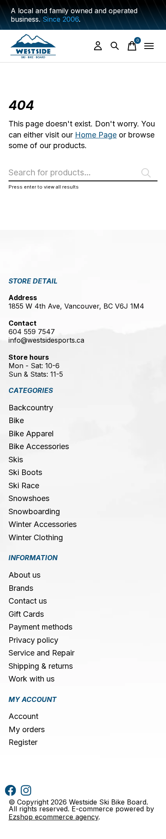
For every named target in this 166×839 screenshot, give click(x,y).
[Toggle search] (114, 45)
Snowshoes (29, 498)
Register (23, 742)
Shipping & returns (41, 665)
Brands (21, 588)
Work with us (31, 678)
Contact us (28, 600)
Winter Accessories (43, 524)
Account (23, 716)
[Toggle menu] (148, 45)
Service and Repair (41, 652)
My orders (27, 729)
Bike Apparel (31, 433)
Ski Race (24, 485)
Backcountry (31, 407)
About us (24, 574)
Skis (16, 459)
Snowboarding (34, 511)
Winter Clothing (36, 537)
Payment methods (40, 626)
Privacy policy (33, 640)
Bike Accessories (39, 446)
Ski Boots (25, 472)
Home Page (96, 134)
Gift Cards (26, 614)
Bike (16, 420)
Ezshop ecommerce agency (53, 817)
